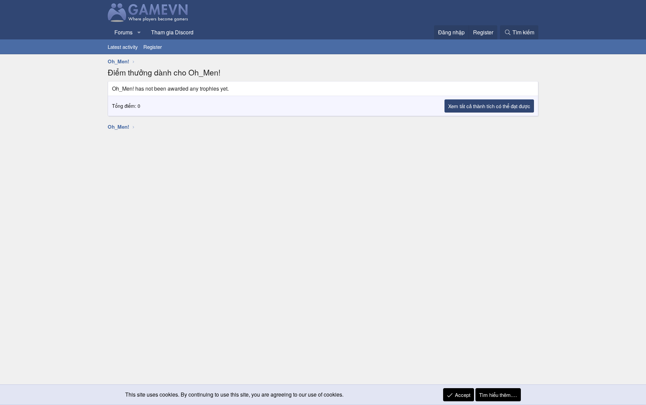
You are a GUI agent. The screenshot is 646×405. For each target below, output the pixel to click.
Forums (123, 32)
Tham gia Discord (172, 32)
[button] (139, 32)
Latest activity (123, 46)
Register (152, 46)
